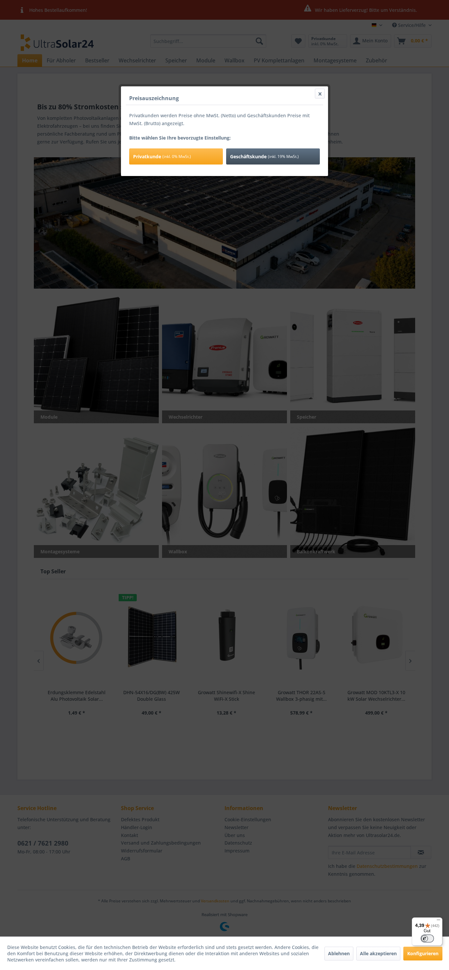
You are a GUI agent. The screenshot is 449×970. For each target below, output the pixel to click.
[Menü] (438, 921)
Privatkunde (162, 156)
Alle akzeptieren (378, 953)
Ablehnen (339, 953)
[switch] (427, 938)
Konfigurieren (422, 953)
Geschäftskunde (264, 156)
